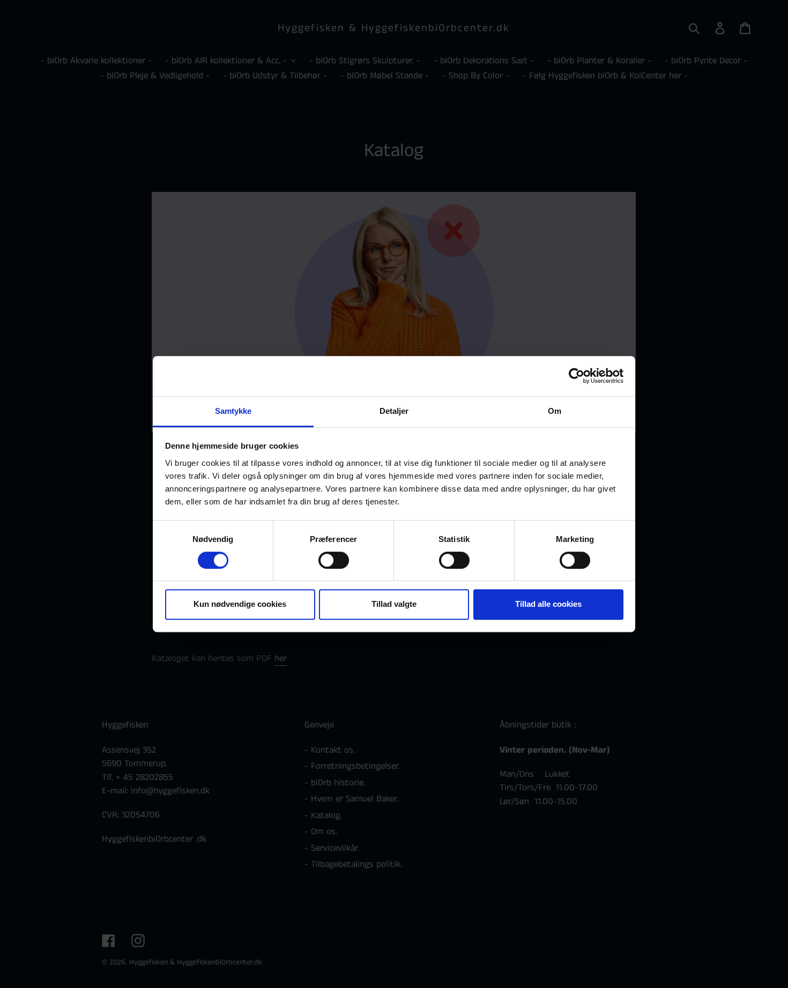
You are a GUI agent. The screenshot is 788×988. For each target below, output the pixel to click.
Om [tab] (554, 410)
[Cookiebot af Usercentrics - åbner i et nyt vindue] (576, 376)
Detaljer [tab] (394, 410)
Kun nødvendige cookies (240, 603)
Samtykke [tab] (233, 410)
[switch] (333, 560)
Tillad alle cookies (548, 603)
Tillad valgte (394, 603)
